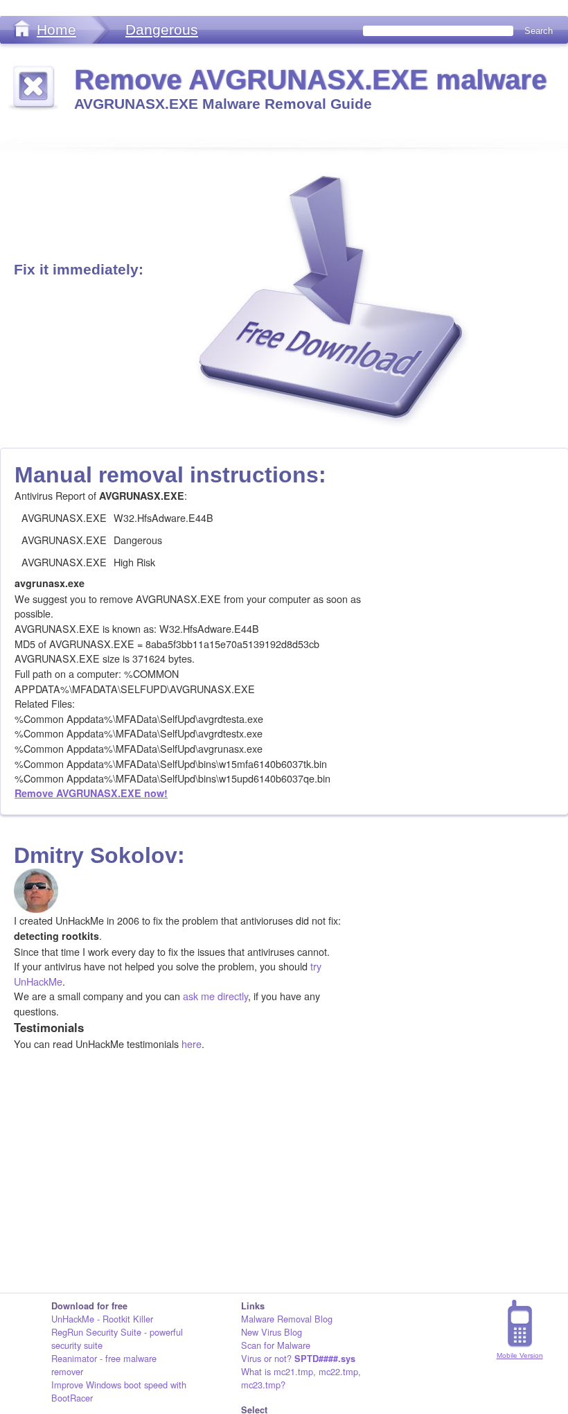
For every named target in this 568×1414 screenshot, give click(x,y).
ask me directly (215, 995)
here (191, 1043)
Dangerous (161, 29)
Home (56, 29)
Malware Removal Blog (286, 1318)
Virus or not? (298, 1358)
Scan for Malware (275, 1345)
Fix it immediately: (78, 269)
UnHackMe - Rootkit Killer (102, 1318)
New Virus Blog (271, 1331)
